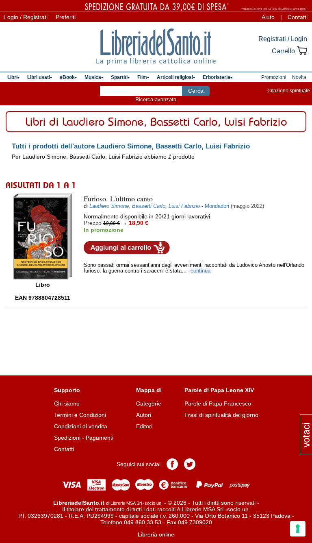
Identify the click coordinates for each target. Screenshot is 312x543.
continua (200, 271)
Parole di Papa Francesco (217, 403)
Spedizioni (67, 437)
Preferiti (66, 17)
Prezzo (93, 223)
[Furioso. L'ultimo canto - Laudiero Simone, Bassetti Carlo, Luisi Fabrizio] (42, 236)
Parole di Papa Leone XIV (219, 390)
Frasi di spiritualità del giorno (221, 415)
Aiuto (268, 17)
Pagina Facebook (172, 464)
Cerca (196, 90)
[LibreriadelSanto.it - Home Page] (156, 46)
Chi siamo (67, 403)
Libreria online (156, 534)
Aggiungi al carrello (127, 247)
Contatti (298, 17)
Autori (143, 415)
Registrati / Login (282, 38)
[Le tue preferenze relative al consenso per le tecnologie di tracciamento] (298, 528)
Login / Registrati (26, 17)
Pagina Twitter (189, 464)
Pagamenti (99, 437)
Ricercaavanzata (155, 99)
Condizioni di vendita (80, 426)
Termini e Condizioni (80, 415)
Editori (144, 426)
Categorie (148, 403)
